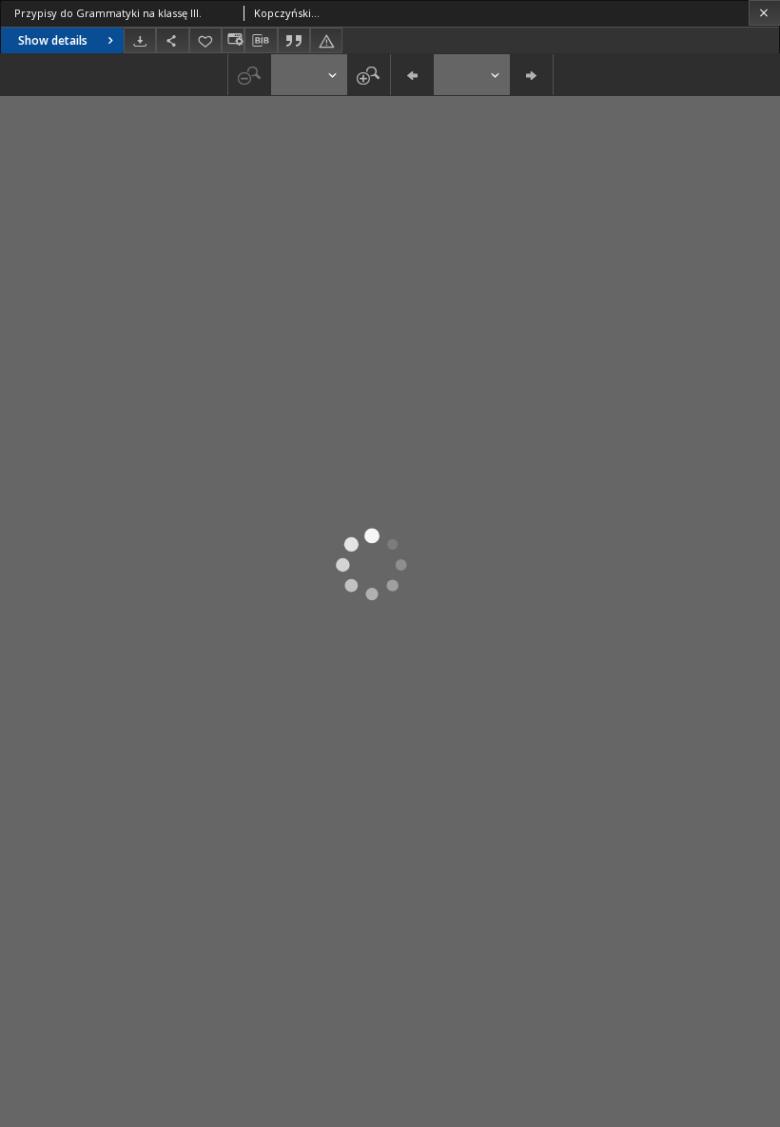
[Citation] (294, 40)
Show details (53, 40)
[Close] (764, 13)
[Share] (172, 40)
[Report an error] (326, 40)
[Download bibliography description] (260, 41)
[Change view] (233, 40)
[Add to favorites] (205, 40)
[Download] (140, 40)
